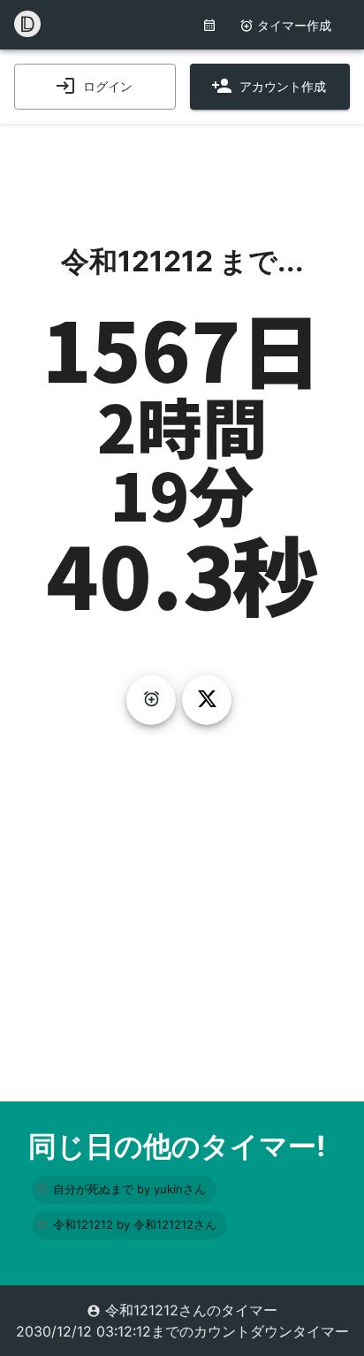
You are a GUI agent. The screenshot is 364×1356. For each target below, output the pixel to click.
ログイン (108, 86)
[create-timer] (151, 700)
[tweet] (206, 700)
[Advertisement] (182, 168)
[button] (124, 1190)
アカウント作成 (282, 86)
